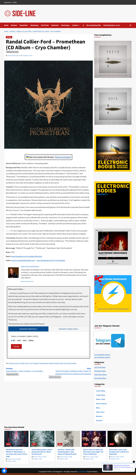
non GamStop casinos (102, 355)
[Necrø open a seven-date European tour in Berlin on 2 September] (120, 439)
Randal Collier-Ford (60, 363)
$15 (24, 340)
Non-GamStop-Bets (93, 25)
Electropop (65, 25)
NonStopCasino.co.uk (111, 25)
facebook (19, 256)
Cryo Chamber (34, 363)
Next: (73, 371)
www (13, 256)
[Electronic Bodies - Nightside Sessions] (113, 153)
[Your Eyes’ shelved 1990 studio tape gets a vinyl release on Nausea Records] (68, 439)
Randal (51, 363)
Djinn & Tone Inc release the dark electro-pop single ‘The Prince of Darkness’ (93, 452)
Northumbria (43, 363)
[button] (130, 25)
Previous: (24, 369)
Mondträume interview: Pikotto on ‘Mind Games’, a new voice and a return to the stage (16, 453)
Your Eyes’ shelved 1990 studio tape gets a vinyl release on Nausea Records (66, 452)
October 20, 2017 (27, 55)
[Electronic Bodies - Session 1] (113, 199)
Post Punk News (100, 367)
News (6, 25)
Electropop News (100, 378)
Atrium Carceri (14, 363)
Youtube (99, 420)
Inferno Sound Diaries (14, 55)
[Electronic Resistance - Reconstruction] (113, 246)
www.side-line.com (27, 281)
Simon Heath (72, 363)
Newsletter (24, 25)
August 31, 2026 (12, 461)
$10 (19, 340)
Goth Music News (100, 374)
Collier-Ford (24, 363)
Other (31, 340)
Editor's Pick (100, 399)
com (25, 256)
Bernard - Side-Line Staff (14, 459)
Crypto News (100, 395)
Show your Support (63, 157)
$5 (14, 340)
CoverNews (82, 471)
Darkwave (55, 25)
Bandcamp (34, 25)
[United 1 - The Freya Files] (113, 59)
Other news (100, 412)
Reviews (14, 25)
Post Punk (45, 25)
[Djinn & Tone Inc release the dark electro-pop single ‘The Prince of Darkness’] (94, 439)
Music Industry (101, 403)
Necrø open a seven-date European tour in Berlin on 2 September (119, 452)
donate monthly (28, 329)
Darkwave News (100, 371)
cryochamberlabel (23, 260)
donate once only (68, 329)
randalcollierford (35, 256)
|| (83, 25)
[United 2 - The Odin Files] (113, 106)
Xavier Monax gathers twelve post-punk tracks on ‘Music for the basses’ (42, 452)
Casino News (100, 391)
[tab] (28, 328)
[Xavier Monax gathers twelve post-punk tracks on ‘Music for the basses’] (42, 439)
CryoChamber (59, 260)
